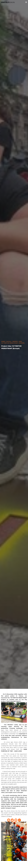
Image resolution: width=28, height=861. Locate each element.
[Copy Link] (19, 820)
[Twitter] (12, 820)
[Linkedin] (15, 820)
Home (3, 341)
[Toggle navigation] (26, 2)
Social (8, 341)
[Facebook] (8, 820)
